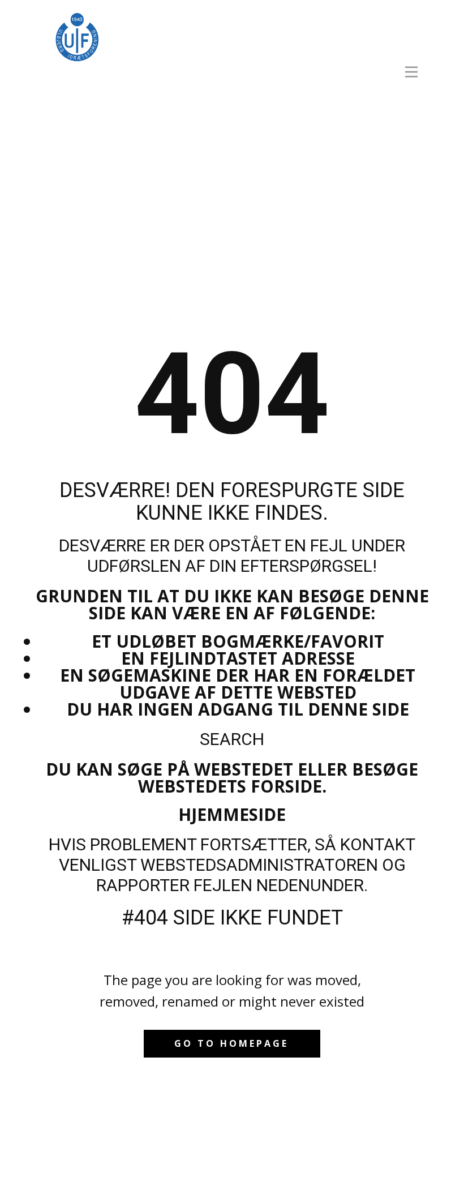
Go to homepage (231, 1043)
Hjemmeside (232, 814)
